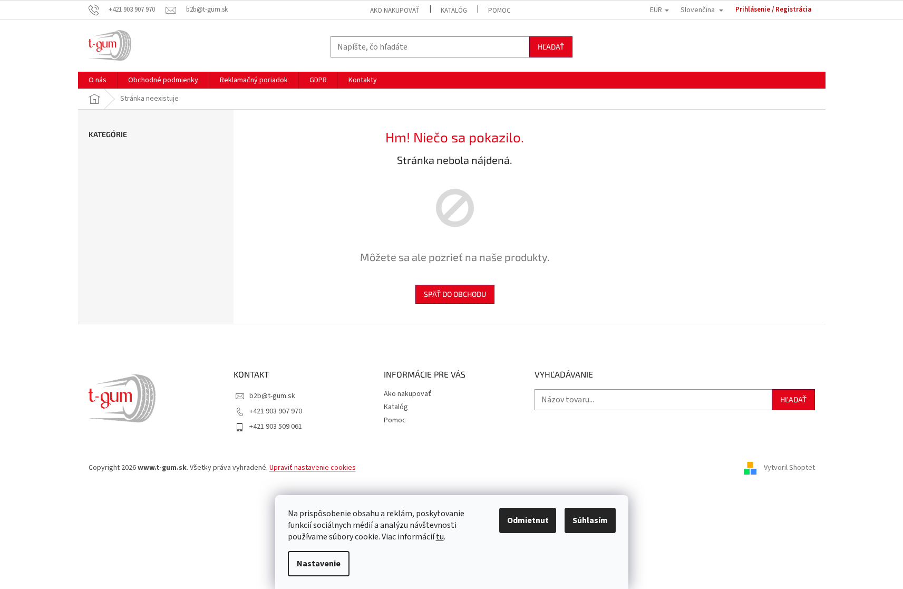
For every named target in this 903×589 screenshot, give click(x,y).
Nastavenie (319, 563)
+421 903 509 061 (275, 426)
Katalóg (454, 10)
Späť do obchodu (455, 293)
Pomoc (499, 10)
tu (440, 537)
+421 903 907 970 (275, 411)
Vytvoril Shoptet (789, 468)
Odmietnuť (527, 520)
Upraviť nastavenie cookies (312, 467)
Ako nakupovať (395, 10)
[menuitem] (97, 80)
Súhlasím (590, 520)
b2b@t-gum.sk (272, 396)
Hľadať (551, 46)
